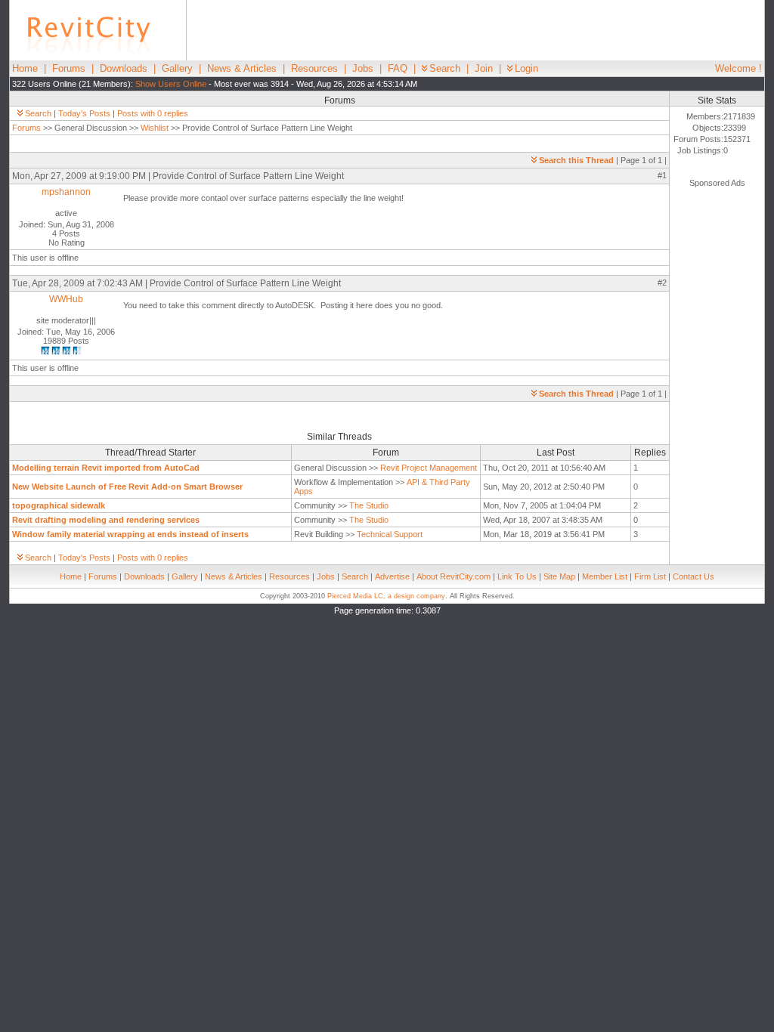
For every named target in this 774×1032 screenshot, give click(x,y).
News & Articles (242, 68)
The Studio (369, 505)
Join (484, 68)
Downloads (123, 68)
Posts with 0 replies (152, 113)
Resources (314, 68)
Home (25, 68)
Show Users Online (170, 83)
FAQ (397, 68)
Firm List (650, 576)
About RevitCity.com (453, 576)
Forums (68, 68)
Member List (604, 576)
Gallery (177, 68)
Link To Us (517, 576)
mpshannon (66, 192)
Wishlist (155, 127)
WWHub (66, 299)
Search (444, 68)
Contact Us (693, 576)
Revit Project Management (428, 467)
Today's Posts (84, 113)
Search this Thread (576, 160)
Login (526, 68)
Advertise (392, 576)
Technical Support (390, 534)
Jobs (362, 68)
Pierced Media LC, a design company (386, 596)
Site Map (559, 576)
